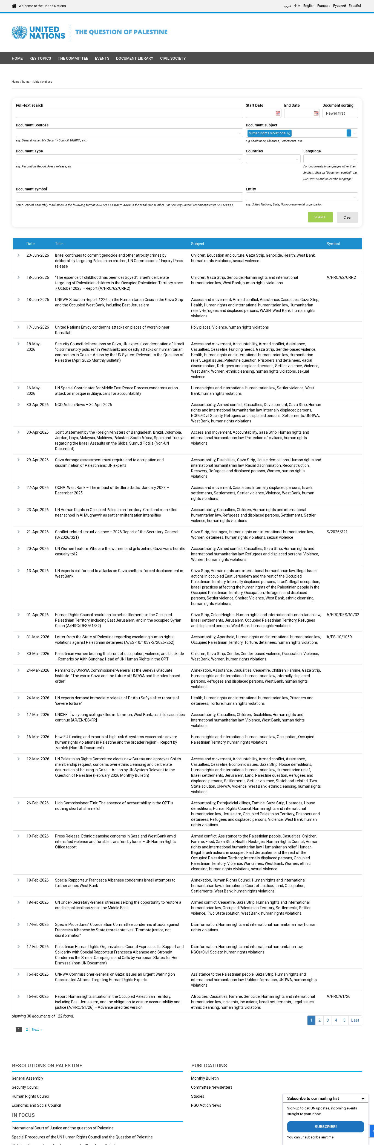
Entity (251, 189)
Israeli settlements (207, 620)
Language (312, 151)
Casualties (290, 299)
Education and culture (225, 255)
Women (218, 371)
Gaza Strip (255, 255)
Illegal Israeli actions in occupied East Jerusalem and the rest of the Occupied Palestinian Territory (254, 576)
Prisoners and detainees (279, 360)
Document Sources (32, 125)
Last (355, 1020)
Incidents (230, 1002)
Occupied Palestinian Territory (271, 620)
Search (320, 217)
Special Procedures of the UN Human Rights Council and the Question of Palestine (82, 1137)
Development (275, 404)
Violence (219, 327)
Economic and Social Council (36, 1105)
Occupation (254, 592)
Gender (233, 653)
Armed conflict (245, 299)
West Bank (306, 255)
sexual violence (246, 261)
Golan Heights (223, 615)
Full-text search (29, 105)
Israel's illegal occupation (298, 581)
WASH (265, 310)
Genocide (274, 255)
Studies (197, 1096)
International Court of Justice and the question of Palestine (63, 1128)
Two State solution (223, 913)
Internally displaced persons (287, 410)
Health (289, 255)
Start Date (254, 105)
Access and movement (211, 299)
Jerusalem (234, 620)
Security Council (25, 1087)
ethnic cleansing (240, 371)
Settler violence (288, 366)
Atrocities (199, 996)
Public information (261, 980)
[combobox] (129, 132)
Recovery (199, 471)
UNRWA (312, 415)
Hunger (304, 847)
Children (198, 255)
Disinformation (204, 924)
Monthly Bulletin (205, 1078)
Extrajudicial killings (233, 803)
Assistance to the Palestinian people (249, 836)
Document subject (261, 125)
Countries (254, 151)
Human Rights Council (232, 808)
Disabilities (226, 460)
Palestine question (241, 360)
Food (210, 841)
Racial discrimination (263, 465)
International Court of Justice (248, 885)
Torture (250, 642)
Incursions (248, 1002)
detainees (214, 537)
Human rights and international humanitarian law (246, 305)
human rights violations (211, 261)
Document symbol (31, 189)
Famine (293, 670)
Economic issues (243, 764)
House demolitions (273, 460)
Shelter (241, 598)
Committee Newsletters (211, 1087)
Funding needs (241, 349)
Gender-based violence (295, 349)
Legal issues (212, 360)
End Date (292, 105)
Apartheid (225, 637)
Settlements (293, 415)
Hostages (219, 532)
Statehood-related (292, 781)
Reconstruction (296, 465)
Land (249, 775)
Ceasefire (219, 349)
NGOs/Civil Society (207, 415)
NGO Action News (206, 1105)
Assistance (269, 299)
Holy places (201, 327)
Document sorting (338, 105)
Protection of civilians (263, 438)
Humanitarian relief (293, 770)
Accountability (245, 344)
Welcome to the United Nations (42, 6)
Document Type (29, 151)
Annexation (201, 670)
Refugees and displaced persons (230, 310)
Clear (348, 217)
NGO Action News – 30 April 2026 (83, 404)
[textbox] (19, 133)
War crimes (253, 863)
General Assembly (27, 1078)
